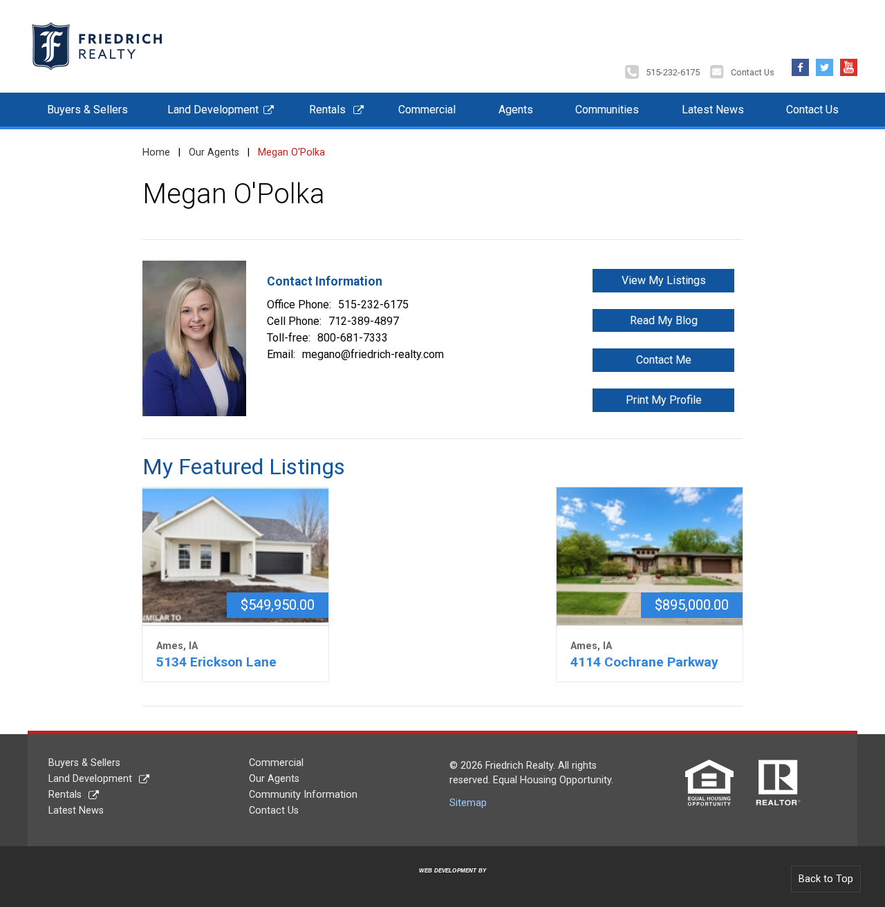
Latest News (713, 109)
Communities (607, 109)
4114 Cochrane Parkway (644, 662)
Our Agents (214, 152)
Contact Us (752, 72)
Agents (516, 109)
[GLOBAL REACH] (445, 881)
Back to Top (826, 879)
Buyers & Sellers (87, 109)
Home (156, 152)
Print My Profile (664, 399)
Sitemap (468, 803)
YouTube (848, 64)
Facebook (800, 64)
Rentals (327, 109)
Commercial (427, 109)
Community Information (303, 795)
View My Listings (664, 280)
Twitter (824, 64)
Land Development (213, 109)
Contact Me (663, 359)
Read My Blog (664, 320)
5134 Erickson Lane (216, 662)
